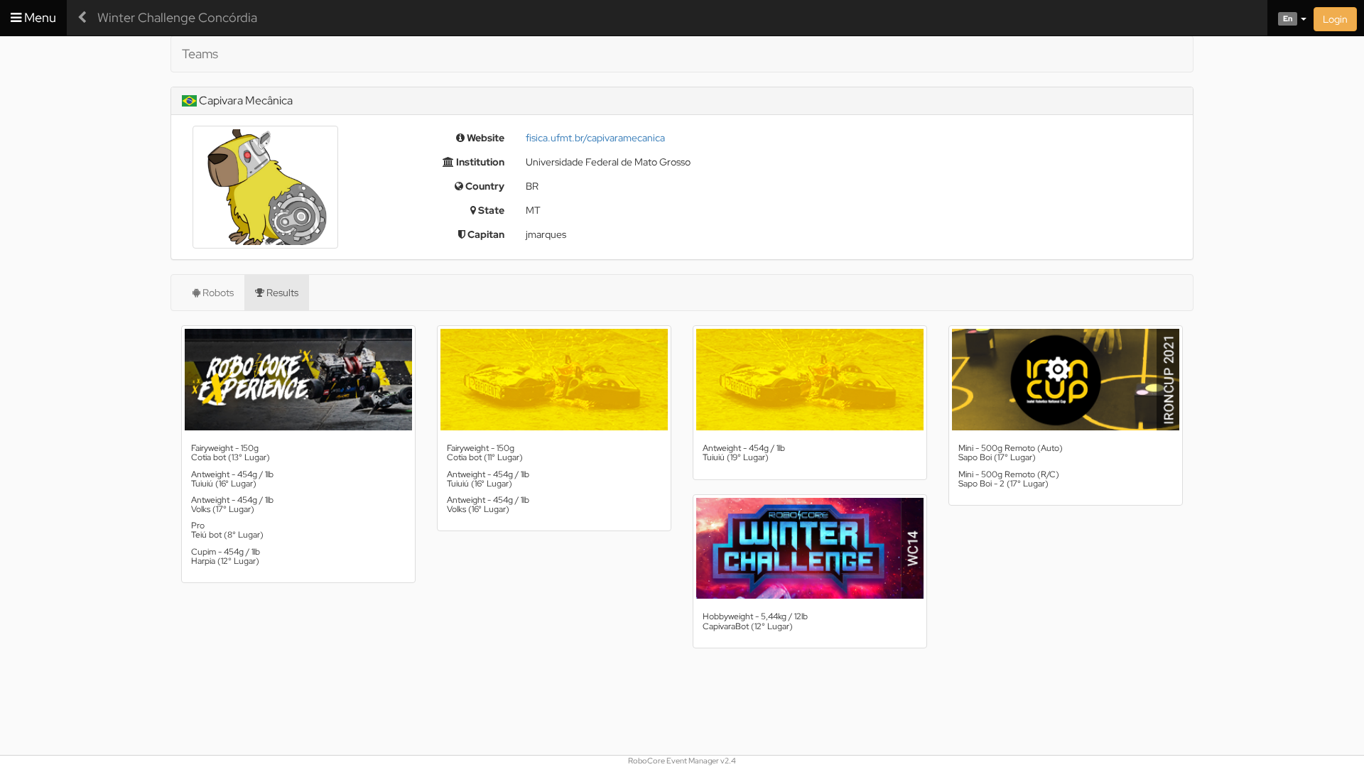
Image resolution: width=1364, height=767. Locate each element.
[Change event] (82, 18)
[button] (1286, 18)
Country (483, 186)
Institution (479, 162)
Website (484, 137)
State (490, 210)
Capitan (484, 234)
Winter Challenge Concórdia (177, 17)
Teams (200, 53)
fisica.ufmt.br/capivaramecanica (595, 137)
